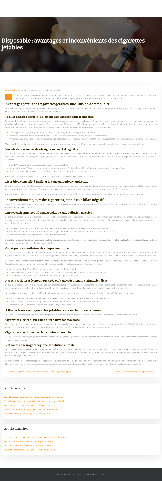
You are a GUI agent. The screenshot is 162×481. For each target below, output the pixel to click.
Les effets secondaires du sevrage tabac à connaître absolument (33, 397)
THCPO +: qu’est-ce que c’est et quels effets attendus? (28, 405)
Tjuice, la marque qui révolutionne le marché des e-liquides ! (31, 409)
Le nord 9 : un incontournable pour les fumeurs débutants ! (30, 450)
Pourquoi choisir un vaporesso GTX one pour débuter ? (29, 446)
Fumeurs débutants (14, 90)
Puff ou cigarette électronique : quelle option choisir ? (28, 441)
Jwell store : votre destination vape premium (134, 372)
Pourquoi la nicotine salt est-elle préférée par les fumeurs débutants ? (36, 437)
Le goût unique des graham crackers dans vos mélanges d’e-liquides (35, 401)
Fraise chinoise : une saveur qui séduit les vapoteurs (28, 414)
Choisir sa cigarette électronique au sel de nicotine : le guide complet (39, 372)
